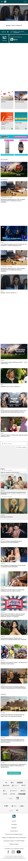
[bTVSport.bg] (21, 794)
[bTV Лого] (14, 816)
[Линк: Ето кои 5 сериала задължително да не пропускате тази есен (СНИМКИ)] (14, 534)
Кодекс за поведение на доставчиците (14, 837)
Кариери (14, 827)
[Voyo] (4, 794)
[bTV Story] (15, 785)
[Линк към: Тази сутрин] (21, 122)
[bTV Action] (5, 785)
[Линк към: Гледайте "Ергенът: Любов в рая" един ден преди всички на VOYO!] (14, 428)
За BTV (14, 821)
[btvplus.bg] (4, 790)
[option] (14, 169)
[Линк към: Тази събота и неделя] (7, 122)
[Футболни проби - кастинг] (14, 169)
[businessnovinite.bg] (23, 790)
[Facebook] (8, 851)
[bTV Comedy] (12, 782)
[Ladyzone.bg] (12, 793)
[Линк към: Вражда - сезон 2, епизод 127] (14, 286)
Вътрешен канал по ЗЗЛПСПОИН (14, 841)
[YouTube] (19, 851)
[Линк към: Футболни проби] (21, 101)
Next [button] (25, 169)
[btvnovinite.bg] (13, 790)
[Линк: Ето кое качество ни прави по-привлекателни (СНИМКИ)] (14, 486)
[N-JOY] (6, 806)
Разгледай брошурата (21, 136)
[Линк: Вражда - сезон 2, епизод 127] (14, 13)
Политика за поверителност (14, 834)
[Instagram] (13, 851)
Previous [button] (3, 169)
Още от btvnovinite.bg (14, 773)
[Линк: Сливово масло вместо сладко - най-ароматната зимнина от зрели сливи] (14, 656)
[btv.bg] (6, 782)
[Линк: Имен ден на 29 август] (14, 510)
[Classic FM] (10, 810)
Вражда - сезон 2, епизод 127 (14, 25)
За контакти (14, 831)
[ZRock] (17, 810)
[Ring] (23, 785)
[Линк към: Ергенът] (7, 101)
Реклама (14, 824)
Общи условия (14, 844)
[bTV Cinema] (19, 782)
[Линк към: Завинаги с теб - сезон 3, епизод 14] (14, 380)
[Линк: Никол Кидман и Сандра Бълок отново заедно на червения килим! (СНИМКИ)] (14, 559)
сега (3, 31)
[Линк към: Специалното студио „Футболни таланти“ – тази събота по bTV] (14, 356)
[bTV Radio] (14, 806)
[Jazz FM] (21, 806)
